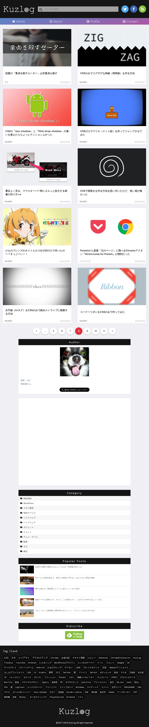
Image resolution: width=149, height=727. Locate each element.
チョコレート (103, 677)
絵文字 (103, 692)
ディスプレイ (10, 667)
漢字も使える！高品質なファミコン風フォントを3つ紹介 (57, 589)
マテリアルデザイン (30, 682)
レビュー (92, 657)
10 (95, 330)
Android (40, 667)
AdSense (103, 657)
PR (61, 682)
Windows (80, 687)
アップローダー (124, 692)
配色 (17, 682)
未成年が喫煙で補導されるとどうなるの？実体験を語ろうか (58, 567)
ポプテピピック (72, 682)
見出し (137, 682)
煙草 (51, 672)
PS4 (6, 687)
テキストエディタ (127, 677)
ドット (100, 662)
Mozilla (8, 682)
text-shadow (40, 692)
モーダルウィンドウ (38, 697)
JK (5, 677)
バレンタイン (15, 677)
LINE (78, 667)
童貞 (116, 672)
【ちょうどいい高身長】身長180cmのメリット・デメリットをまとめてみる (65, 610)
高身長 (54, 682)
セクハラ (27, 677)
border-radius (74, 692)
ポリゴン (38, 677)
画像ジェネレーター (85, 677)
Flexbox (8, 662)
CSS (6, 657)
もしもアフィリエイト (14, 672)
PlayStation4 (57, 697)
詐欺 (14, 697)
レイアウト (24, 657)
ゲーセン (69, 667)
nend (129, 682)
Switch (93, 672)
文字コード (116, 687)
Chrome (54, 657)
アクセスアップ (40, 657)
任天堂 (141, 672)
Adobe (111, 692)
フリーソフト (51, 687)
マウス (7, 692)
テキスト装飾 (78, 657)
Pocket (62, 677)
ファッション (50, 677)
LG (35, 672)
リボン (71, 677)
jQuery (45, 682)
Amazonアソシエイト (119, 667)
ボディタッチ (105, 672)
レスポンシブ (45, 662)
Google (120, 662)
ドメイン (83, 672)
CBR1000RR (129, 687)
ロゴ (58, 672)
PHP (135, 692)
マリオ (123, 672)
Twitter (67, 672)
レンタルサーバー (86, 662)
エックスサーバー (35, 687)
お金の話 (65, 657)
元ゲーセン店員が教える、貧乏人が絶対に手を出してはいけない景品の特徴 (64, 578)
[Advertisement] (74, 441)
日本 (86, 692)
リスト (80, 697)
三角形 (132, 672)
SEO (29, 672)
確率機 (7, 697)
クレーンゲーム (26, 667)
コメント (105, 687)
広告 (104, 667)
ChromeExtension (120, 657)
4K (128, 662)
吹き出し (23, 697)
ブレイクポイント (91, 667)
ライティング (92, 687)
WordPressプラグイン (64, 662)
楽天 (112, 682)
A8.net (120, 682)
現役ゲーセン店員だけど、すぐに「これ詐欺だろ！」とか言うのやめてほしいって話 (68, 599)
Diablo (42, 672)
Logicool (20, 687)
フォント (110, 662)
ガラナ (52, 692)
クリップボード (66, 687)
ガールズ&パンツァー (22, 692)
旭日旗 (94, 692)
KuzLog (137, 657)
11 (104, 330)
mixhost (32, 662)
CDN (139, 687)
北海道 (61, 692)
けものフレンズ (54, 667)
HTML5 (114, 677)
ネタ (13, 657)
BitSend (71, 697)
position (86, 682)
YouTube (20, 662)
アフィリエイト (100, 682)
